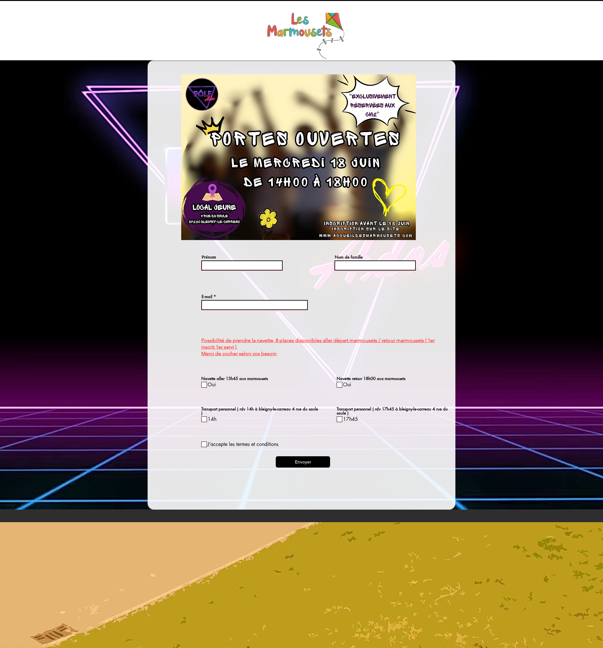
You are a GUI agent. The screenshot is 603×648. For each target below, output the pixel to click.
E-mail (207, 297)
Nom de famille (349, 257)
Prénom (209, 257)
